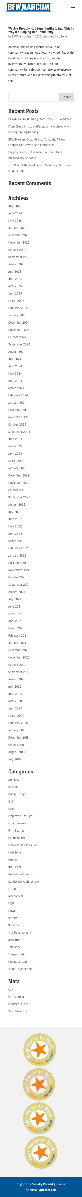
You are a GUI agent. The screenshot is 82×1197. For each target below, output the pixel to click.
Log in (12, 989)
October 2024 (17, 337)
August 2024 (16, 351)
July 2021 (14, 599)
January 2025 (17, 315)
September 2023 (19, 431)
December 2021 (18, 562)
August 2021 (16, 591)
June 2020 (15, 693)
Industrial (14, 867)
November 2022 (19, 482)
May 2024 (15, 373)
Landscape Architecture (23, 881)
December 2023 (18, 409)
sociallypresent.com (43, 1189)
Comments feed (18, 1004)
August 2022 (16, 504)
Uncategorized (17, 961)
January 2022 (17, 555)
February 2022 (18, 548)
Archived (48, 36)
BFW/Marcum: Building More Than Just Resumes (39, 119)
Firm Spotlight (17, 830)
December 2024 (18, 322)
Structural (14, 939)
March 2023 (16, 460)
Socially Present (42, 1184)
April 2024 (15, 380)
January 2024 (17, 402)
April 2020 (15, 708)
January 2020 (17, 730)
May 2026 (15, 220)
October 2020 (17, 664)
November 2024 (18, 329)
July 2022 (14, 511)
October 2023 (17, 424)
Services (13, 925)
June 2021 (14, 606)
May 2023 (15, 446)
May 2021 (14, 613)
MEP (11, 903)
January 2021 (17, 642)
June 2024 (15, 366)
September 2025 (19, 257)
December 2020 (18, 650)
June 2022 (15, 519)
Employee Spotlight (20, 816)
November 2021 (18, 570)
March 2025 (16, 300)
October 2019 (16, 744)
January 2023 (17, 468)
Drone (12, 808)
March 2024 (16, 388)
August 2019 (16, 752)
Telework (14, 947)
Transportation (17, 954)
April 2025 (15, 293)
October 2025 (17, 249)
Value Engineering (20, 968)
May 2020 (15, 701)
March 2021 (16, 628)
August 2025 (16, 264)
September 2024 (19, 344)
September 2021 (19, 584)
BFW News (18, 36)
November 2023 (18, 417)
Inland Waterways (20, 874)
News (12, 910)
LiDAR (12, 888)
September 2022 (19, 497)
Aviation (13, 786)
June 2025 (15, 278)
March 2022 (16, 540)
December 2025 (18, 235)
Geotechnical (16, 837)
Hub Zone (61, 36)
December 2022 (18, 475)
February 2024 (18, 395)
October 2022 (17, 490)
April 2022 (15, 533)
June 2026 (15, 213)
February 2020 (18, 722)
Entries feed (16, 996)
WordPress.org (17, 1011)
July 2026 (14, 206)
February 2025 (18, 308)
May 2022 (15, 526)
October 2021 (17, 577)
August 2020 (16, 679)
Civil (11, 801)
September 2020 (19, 672)
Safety (12, 917)
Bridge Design (17, 794)
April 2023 (15, 453)
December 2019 (18, 737)
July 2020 (14, 686)
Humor (12, 859)
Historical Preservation (23, 845)
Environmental (17, 823)
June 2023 (15, 439)
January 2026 (17, 227)
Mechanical (15, 896)
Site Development (19, 932)
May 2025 (15, 286)
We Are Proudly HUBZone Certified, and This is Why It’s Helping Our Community (41, 30)
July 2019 (14, 759)
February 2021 (17, 635)
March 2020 (16, 715)
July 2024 (14, 358)
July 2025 (14, 271)
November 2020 (19, 657)
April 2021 (14, 621)
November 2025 (18, 242)
